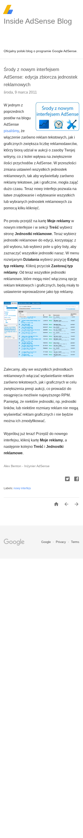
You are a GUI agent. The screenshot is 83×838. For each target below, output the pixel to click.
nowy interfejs (22, 488)
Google (46, 542)
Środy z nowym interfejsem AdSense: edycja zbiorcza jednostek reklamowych (40, 77)
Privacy (61, 542)
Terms (75, 542)
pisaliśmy (11, 131)
